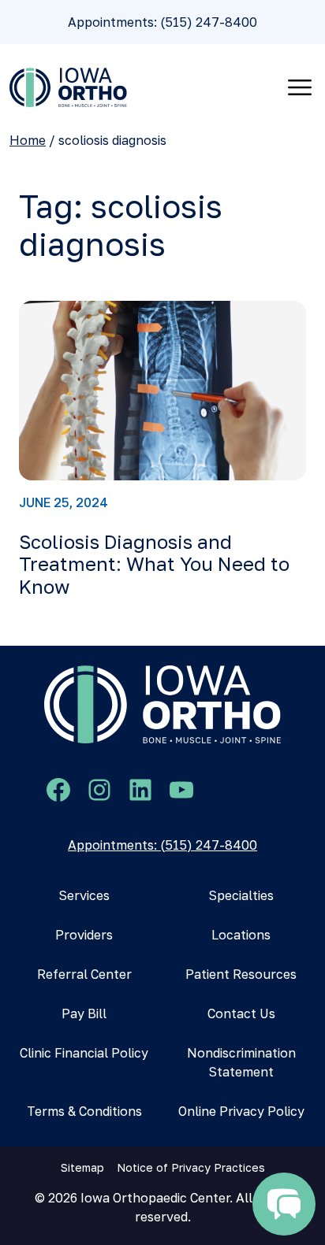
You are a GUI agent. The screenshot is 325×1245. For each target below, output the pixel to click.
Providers (84, 935)
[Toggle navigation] (300, 87)
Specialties (241, 895)
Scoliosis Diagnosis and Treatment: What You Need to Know (154, 564)
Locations (241, 935)
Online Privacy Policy (241, 1111)
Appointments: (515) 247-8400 (162, 22)
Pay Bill (84, 1013)
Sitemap (82, 1167)
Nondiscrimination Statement (241, 1062)
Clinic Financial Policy (84, 1053)
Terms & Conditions (84, 1111)
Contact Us (241, 1013)
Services (84, 895)
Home (27, 140)
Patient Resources (241, 974)
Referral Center (84, 974)
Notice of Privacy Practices (191, 1167)
